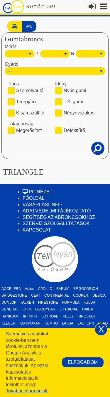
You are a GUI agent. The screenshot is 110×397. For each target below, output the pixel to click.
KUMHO (51, 323)
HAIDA (87, 309)
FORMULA (70, 302)
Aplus (29, 289)
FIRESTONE (48, 302)
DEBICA (99, 295)
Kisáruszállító (30, 112)
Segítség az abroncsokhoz (59, 217)
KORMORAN (30, 323)
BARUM (62, 289)
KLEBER (8, 323)
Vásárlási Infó (42, 204)
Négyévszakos (79, 112)
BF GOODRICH (85, 289)
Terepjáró (26, 101)
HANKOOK (10, 316)
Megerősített (29, 130)
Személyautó (29, 90)
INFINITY (30, 316)
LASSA (67, 323)
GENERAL (9, 309)
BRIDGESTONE (14, 295)
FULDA (89, 302)
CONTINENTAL (56, 295)
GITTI (27, 309)
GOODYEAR (45, 309)
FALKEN (27, 302)
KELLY (68, 316)
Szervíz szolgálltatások (56, 223)
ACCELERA (11, 289)
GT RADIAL (69, 309)
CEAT (35, 295)
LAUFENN (85, 323)
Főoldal (34, 198)
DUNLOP (8, 302)
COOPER (80, 295)
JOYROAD (50, 316)
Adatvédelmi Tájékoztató (57, 210)
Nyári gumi (75, 90)
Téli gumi (73, 101)
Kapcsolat (37, 229)
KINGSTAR (86, 316)
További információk (27, 390)
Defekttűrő (74, 130)
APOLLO (45, 289)
